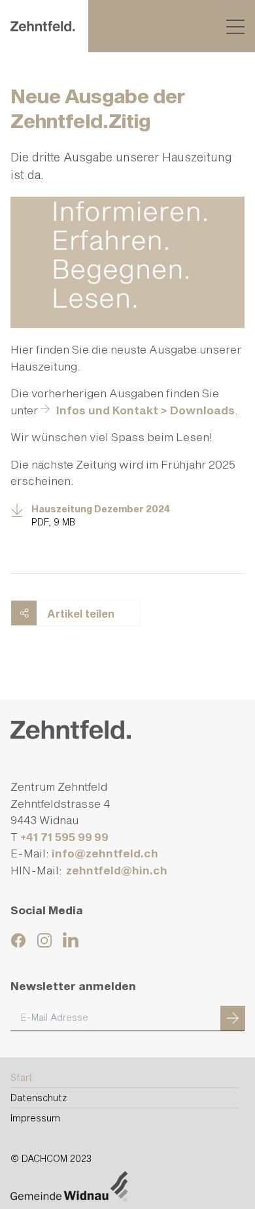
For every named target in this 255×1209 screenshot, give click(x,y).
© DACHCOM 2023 (51, 1159)
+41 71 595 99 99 (64, 836)
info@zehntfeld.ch (105, 852)
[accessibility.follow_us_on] (20, 940)
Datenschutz (38, 1097)
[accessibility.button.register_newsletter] (232, 1018)
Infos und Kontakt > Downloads (145, 409)
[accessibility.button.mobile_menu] (235, 26)
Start (21, 1077)
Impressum (35, 1117)
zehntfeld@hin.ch (117, 869)
